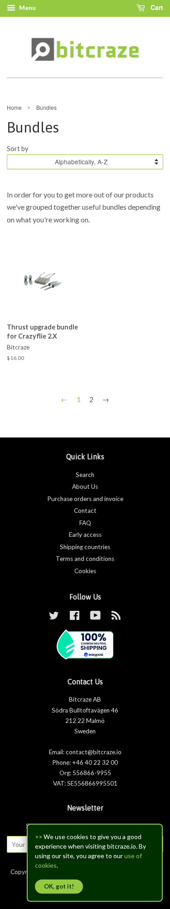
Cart (156, 7)
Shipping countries (85, 546)
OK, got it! (59, 886)
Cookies (85, 571)
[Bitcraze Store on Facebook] (74, 617)
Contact (85, 510)
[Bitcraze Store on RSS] (116, 617)
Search (85, 474)
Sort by (17, 148)
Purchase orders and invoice (85, 498)
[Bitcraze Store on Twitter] (54, 617)
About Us (85, 486)
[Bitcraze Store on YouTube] (95, 617)
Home (14, 107)
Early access (85, 534)
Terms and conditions (85, 558)
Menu (27, 7)
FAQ (85, 522)
